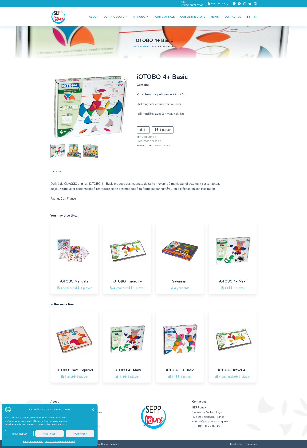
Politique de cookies (33, 441)
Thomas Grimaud (109, 444)
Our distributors (192, 17)
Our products (114, 17)
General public (162, 145)
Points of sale (164, 17)
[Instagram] (244, 3)
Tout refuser (49, 433)
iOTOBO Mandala (74, 281)
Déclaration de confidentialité (60, 441)
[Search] (255, 17)
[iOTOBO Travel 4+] (127, 251)
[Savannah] (180, 251)
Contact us (232, 17)
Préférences (80, 433)
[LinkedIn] (255, 3)
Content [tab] (57, 171)
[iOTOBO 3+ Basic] (180, 339)
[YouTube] (249, 3)
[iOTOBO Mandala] (74, 251)
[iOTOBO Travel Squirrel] (74, 339)
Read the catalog (219, 3)
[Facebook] (234, 3)
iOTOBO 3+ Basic (180, 370)
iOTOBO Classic (152, 141)
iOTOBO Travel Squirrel (74, 370)
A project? (140, 17)
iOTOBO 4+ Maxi (232, 281)
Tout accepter (19, 433)
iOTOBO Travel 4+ (127, 281)
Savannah (180, 281)
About (93, 17)
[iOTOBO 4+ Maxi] (233, 251)
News (215, 17)
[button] (92, 409)
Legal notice (236, 444)
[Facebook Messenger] (239, 3)
